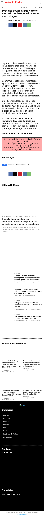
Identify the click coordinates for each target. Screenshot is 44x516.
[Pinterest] (20, 25)
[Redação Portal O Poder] (3, 20)
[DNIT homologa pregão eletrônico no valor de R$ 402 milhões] (7, 319)
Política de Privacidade (11, 494)
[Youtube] (3, 464)
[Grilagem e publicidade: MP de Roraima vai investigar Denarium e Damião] (7, 305)
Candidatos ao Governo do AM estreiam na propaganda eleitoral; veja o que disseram (28, 291)
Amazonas (5, 7)
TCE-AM (30, 164)
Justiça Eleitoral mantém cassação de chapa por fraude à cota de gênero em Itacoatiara (27, 278)
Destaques (12, 7)
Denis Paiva (11, 164)
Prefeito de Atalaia (21, 164)
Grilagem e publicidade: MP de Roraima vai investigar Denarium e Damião (28, 305)
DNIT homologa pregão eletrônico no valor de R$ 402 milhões (27, 317)
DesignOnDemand (22, 514)
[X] (15, 25)
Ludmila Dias (17, 295)
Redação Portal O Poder (14, 20)
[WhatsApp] (29, 25)
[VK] (25, 25)
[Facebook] (10, 25)
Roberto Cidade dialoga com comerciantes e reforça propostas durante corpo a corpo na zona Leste (20, 221)
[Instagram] (3, 459)
